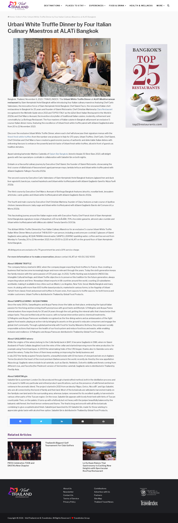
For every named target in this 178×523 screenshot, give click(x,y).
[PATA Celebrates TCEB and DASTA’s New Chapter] (24, 450)
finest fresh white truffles (19, 137)
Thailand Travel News (103, 502)
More (160, 5)
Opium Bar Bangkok (59, 154)
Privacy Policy (69, 502)
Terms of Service (71, 498)
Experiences (96, 5)
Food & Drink (116, 5)
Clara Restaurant (105, 109)
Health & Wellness (141, 5)
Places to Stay (75, 5)
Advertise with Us (102, 492)
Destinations (52, 5)
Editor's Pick (21, 17)
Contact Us (68, 495)
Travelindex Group (82, 518)
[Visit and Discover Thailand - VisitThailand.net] (18, 5)
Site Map (98, 498)
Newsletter (68, 492)
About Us (67, 488)
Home (12, 17)
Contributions (100, 488)
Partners (98, 495)
